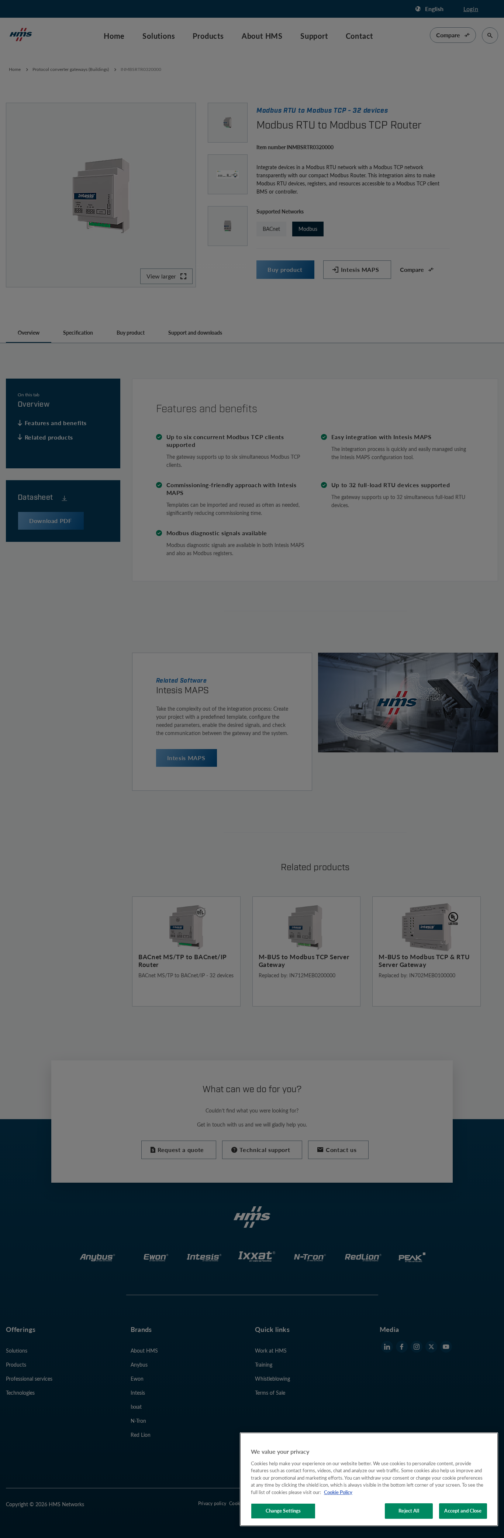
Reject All (408, 1510)
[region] (369, 1479)
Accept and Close (462, 1510)
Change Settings (283, 1510)
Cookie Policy (338, 1492)
